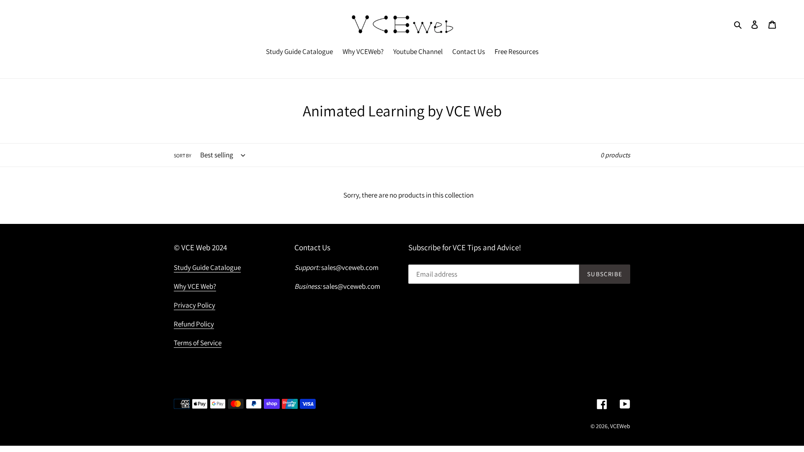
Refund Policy (194, 324)
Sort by (182, 155)
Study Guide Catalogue (207, 267)
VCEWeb (620, 426)
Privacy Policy (194, 305)
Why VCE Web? (195, 286)
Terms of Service (198, 342)
